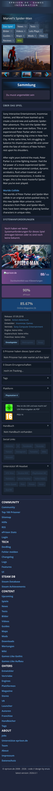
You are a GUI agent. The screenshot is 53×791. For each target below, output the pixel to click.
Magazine (7, 690)
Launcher (7, 705)
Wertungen (8, 646)
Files (43, 35)
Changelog (7, 556)
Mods (32, 35)
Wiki (19, 40)
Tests (33, 26)
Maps (20, 35)
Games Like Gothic (12, 656)
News (22, 26)
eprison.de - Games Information (26, 3)
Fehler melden (10, 551)
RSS (4, 527)
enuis (47, 769)
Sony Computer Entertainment (28, 326)
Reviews (8, 40)
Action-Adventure (20, 320)
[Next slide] (47, 74)
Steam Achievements (13, 586)
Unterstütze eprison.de (15, 740)
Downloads (8, 641)
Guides (7, 35)
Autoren (6, 710)
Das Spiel (8, 26)
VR (3, 700)
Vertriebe (7, 676)
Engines (6, 681)
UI (3, 571)
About (5, 750)
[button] (15, 74)
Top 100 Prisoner (11, 512)
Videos (20, 31)
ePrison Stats (9, 532)
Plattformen (9, 686)
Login (5, 537)
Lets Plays (35, 31)
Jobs (4, 735)
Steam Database (11, 581)
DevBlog (6, 546)
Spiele (5, 601)
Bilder (7, 31)
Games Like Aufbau (12, 661)
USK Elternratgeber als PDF (28, 409)
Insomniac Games (24, 323)
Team (5, 745)
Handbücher (9, 720)
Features (7, 566)
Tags (4, 725)
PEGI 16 (20, 414)
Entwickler (8, 671)
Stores (5, 695)
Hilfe (4, 522)
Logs (4, 561)
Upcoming (7, 596)
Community (8, 507)
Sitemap (6, 517)
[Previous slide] (6, 74)
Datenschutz (9, 760)
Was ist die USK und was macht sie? (32, 406)
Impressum (8, 755)
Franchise (7, 715)
